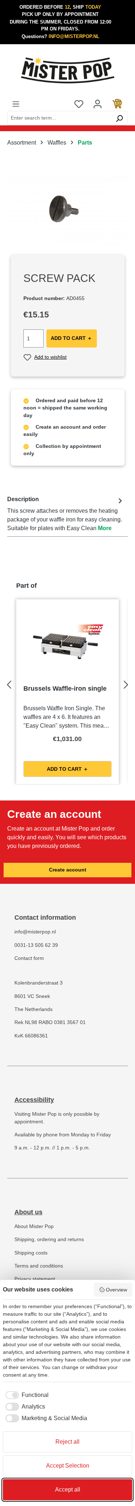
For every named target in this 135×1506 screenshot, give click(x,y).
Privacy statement (34, 1279)
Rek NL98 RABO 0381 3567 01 (50, 1022)
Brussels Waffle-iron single (65, 688)
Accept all (67, 1489)
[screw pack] (67, 208)
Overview (116, 1290)
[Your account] (97, 103)
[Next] (126, 682)
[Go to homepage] (67, 70)
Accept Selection (67, 1466)
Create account (67, 870)
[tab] (65, 513)
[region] (67, 208)
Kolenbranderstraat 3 (38, 983)
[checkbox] (26, 1395)
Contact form (29, 958)
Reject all (67, 1442)
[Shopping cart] (117, 103)
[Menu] (15, 103)
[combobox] (59, 118)
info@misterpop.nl (35, 932)
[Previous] (9, 682)
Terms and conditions (38, 1266)
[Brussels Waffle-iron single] (67, 643)
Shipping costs (31, 1253)
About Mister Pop (34, 1226)
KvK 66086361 (31, 1036)
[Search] (119, 118)
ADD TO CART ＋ (71, 338)
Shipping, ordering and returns (49, 1239)
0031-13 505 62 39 (36, 945)
